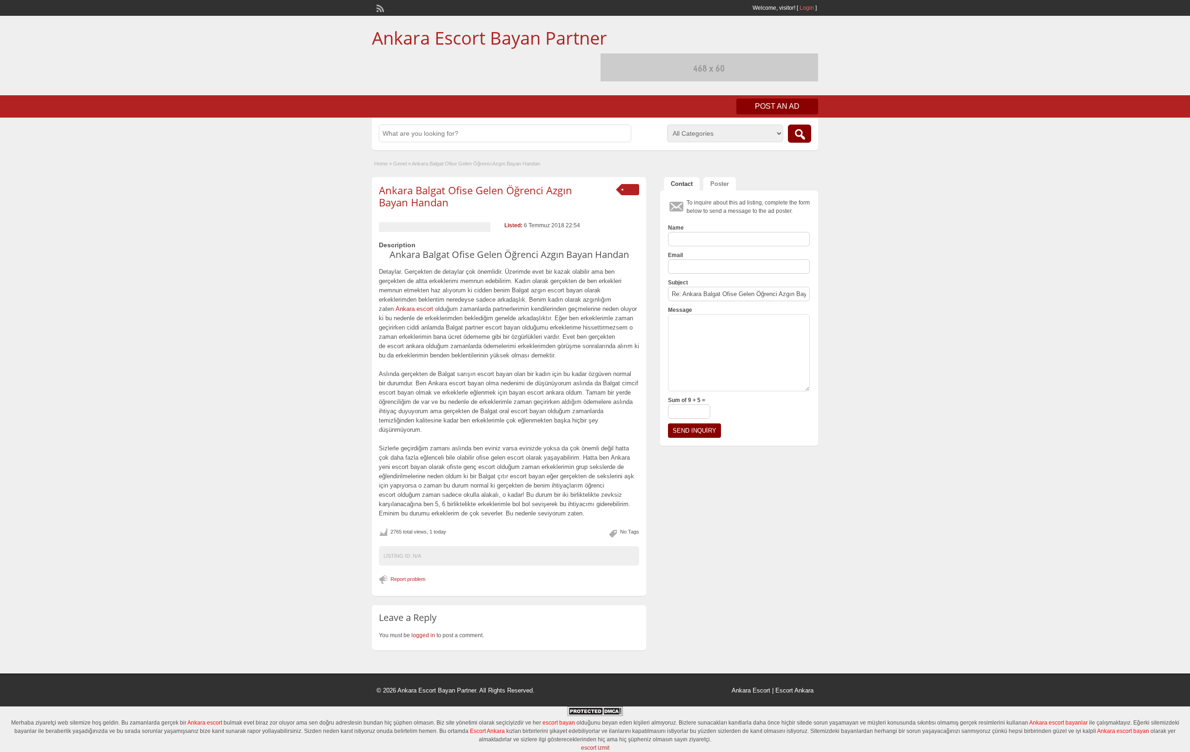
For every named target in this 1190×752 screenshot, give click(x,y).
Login (807, 8)
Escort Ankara (794, 690)
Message (680, 310)
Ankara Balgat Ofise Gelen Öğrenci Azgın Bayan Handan (475, 196)
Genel (400, 163)
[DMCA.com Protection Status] (595, 714)
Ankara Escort (751, 690)
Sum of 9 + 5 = (686, 400)
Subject (678, 282)
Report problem (407, 579)
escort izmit (595, 748)
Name (676, 227)
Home (381, 163)
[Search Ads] (799, 134)
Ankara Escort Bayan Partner (489, 38)
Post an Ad (777, 106)
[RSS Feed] (379, 7)
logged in (423, 635)
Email (675, 255)
